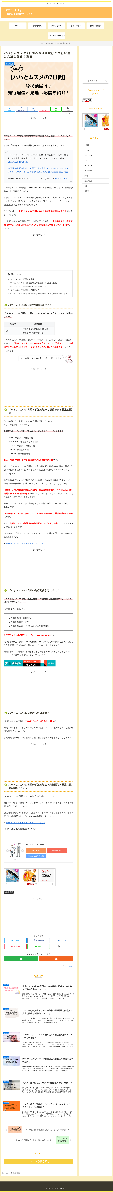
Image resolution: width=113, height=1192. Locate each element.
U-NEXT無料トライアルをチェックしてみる (25, 543)
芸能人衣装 (88, 191)
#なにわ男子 (30, 168)
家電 (86, 176)
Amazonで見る (36, 850)
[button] (106, 81)
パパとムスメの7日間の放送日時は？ (24, 290)
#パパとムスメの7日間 (40, 172)
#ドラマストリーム (20, 172)
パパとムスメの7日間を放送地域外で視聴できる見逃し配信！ (34, 283)
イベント (88, 150)
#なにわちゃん (52, 168)
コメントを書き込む (38, 1161)
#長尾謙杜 (19, 168)
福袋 (86, 186)
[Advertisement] (38, 125)
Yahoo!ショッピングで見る (36, 856)
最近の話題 (9, 892)
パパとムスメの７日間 (35, 844)
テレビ (87, 160)
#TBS (62, 168)
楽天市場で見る (57, 850)
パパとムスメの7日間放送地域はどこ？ (25, 279)
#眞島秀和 (40, 168)
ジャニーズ (88, 155)
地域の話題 (88, 171)
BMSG (87, 145)
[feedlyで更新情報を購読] (21, 958)
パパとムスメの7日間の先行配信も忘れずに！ (28, 286)
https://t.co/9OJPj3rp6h (18, 162)
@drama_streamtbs (59, 172)
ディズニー (88, 165)
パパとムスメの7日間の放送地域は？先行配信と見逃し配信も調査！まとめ (39, 294)
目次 (13, 274)
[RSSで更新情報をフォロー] (56, 958)
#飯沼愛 (11, 168)
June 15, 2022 (60, 178)
